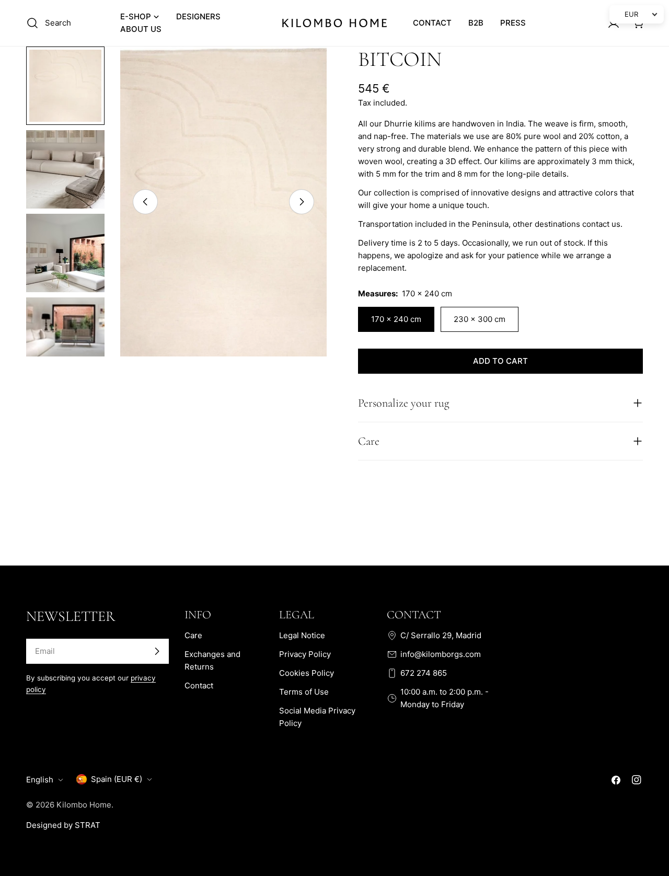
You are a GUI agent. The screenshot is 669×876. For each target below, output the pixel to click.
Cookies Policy (306, 673)
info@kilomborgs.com (440, 654)
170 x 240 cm (396, 319)
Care (193, 635)
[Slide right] (301, 201)
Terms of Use (304, 692)
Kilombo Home (83, 805)
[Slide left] (145, 201)
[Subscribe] (157, 651)
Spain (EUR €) (116, 779)
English (39, 780)
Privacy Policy (305, 654)
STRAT (87, 825)
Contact (198, 685)
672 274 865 (423, 673)
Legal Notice (302, 635)
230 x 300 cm (479, 319)
